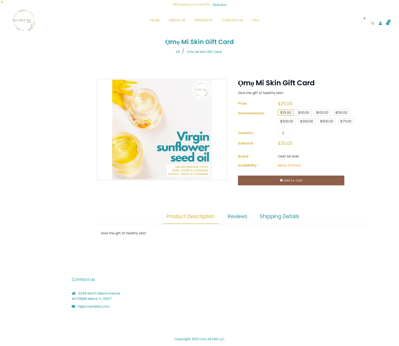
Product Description (190, 216)
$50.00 (303, 112)
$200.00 (286, 121)
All (178, 51)
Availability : (248, 165)
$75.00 (345, 121)
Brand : (244, 156)
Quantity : (246, 133)
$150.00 (341, 112)
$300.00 (306, 121)
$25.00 (285, 112)
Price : (243, 103)
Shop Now (220, 4)
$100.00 (322, 112)
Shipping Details (279, 216)
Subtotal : (246, 143)
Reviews (237, 216)
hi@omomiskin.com (94, 306)
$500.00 (326, 121)
